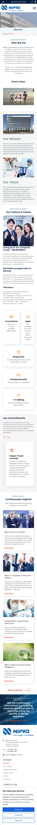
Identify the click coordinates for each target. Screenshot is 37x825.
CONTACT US (15, 721)
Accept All (18, 810)
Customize (19, 815)
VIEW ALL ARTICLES (15, 690)
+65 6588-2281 (12, 749)
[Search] (32, 2)
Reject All (18, 821)
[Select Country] (35, 2)
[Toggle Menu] (34, 8)
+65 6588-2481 (12, 751)
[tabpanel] (18, 464)
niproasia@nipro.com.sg (14, 755)
